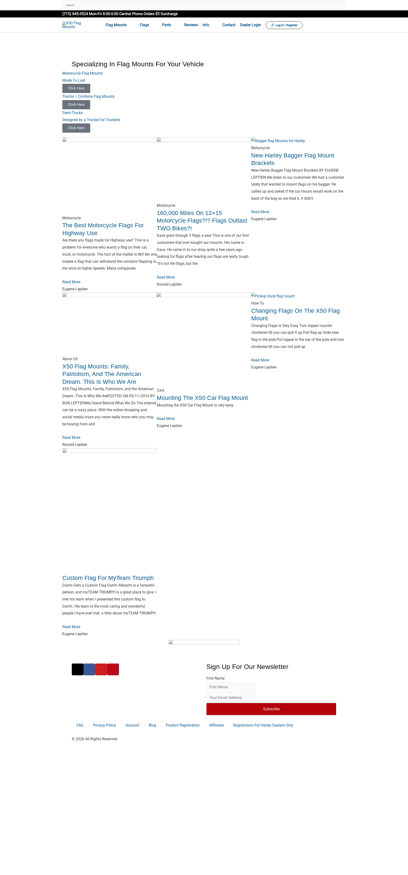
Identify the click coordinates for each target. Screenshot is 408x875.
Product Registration (183, 725)
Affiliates (216, 725)
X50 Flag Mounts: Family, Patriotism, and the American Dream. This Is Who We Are (101, 374)
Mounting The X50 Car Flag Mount (202, 397)
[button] (343, 13)
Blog (152, 725)
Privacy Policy (104, 725)
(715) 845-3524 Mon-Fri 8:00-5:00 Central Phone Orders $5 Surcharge (120, 14)
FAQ (79, 725)
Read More (71, 282)
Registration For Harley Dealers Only (263, 725)
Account (132, 725)
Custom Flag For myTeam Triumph (108, 578)
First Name (215, 678)
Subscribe (271, 709)
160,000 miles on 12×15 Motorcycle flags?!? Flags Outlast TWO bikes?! (202, 221)
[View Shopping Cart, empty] (342, 25)
